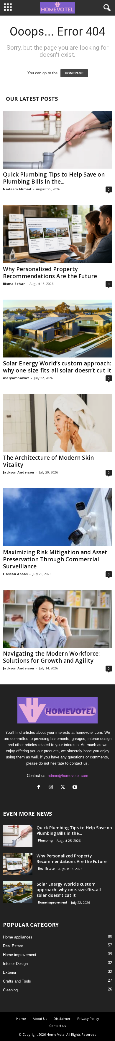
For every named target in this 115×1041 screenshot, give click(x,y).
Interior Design (15, 963)
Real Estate (46, 869)
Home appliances (17, 937)
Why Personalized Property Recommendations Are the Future (50, 272)
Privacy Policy (88, 1018)
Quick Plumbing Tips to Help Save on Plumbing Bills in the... (54, 178)
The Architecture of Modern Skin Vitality (48, 461)
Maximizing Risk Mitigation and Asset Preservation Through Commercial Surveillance (55, 559)
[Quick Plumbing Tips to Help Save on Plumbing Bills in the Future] (57, 140)
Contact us (57, 1025)
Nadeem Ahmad (17, 189)
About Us (40, 1018)
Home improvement (52, 902)
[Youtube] (75, 787)
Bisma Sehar (14, 283)
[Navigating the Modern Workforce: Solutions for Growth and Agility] (57, 619)
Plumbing (45, 840)
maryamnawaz (16, 378)
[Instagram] (52, 787)
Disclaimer (62, 1018)
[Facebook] (40, 787)
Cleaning (10, 990)
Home (21, 1018)
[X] (64, 787)
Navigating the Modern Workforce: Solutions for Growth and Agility (51, 657)
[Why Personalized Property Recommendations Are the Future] (57, 234)
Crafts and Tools (17, 981)
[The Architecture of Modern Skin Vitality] (57, 423)
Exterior (9, 972)
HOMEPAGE (74, 73)
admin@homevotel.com (68, 775)
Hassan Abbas (15, 574)
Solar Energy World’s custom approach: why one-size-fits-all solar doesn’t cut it (57, 367)
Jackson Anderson (18, 472)
